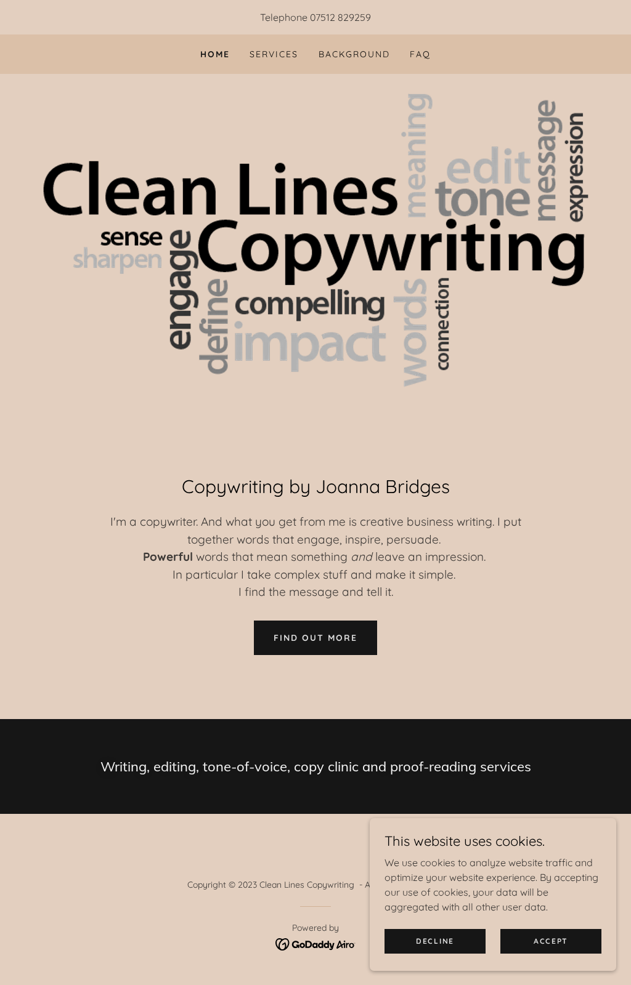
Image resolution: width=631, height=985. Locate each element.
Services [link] (274, 54)
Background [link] (354, 54)
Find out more (315, 637)
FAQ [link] (420, 54)
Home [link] (215, 54)
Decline (435, 941)
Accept (551, 941)
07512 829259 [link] (340, 17)
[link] (315, 943)
